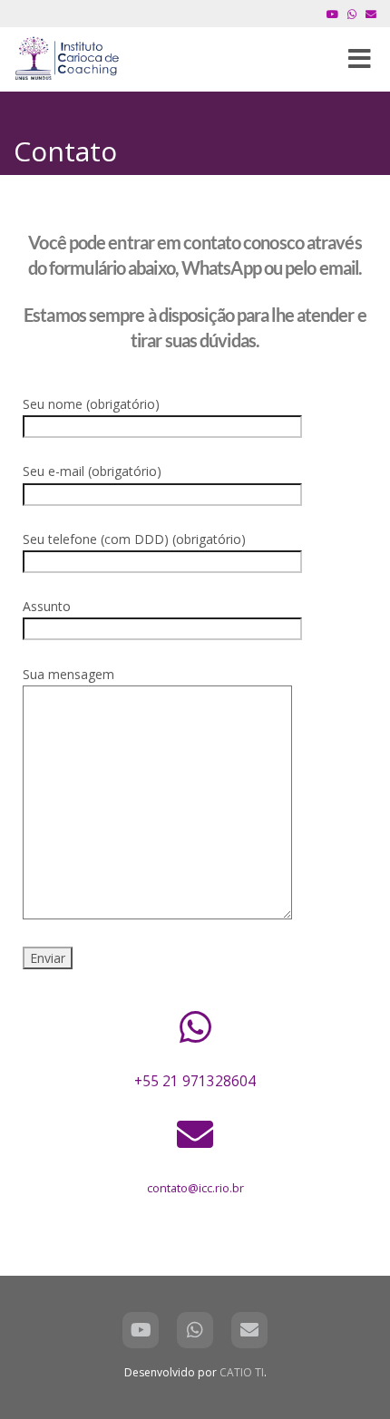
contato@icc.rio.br (195, 1188)
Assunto (47, 606)
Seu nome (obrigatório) (91, 404)
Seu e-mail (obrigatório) (92, 471)
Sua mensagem (68, 674)
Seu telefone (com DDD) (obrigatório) (134, 539)
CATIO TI (241, 1372)
